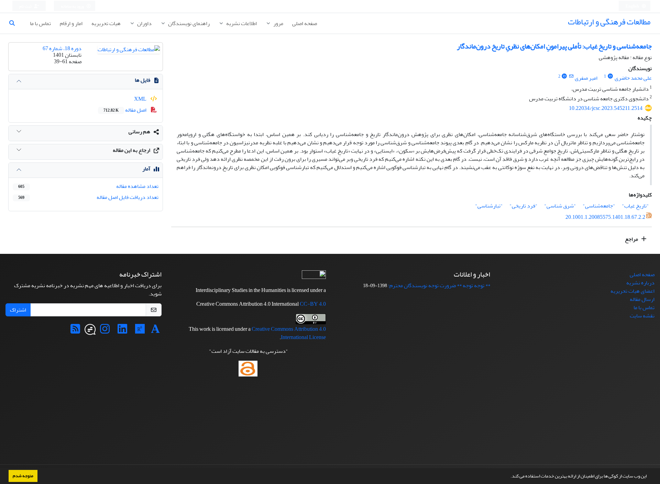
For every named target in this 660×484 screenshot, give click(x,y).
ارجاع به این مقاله (131, 150)
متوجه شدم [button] (23, 476)
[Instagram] (105, 331)
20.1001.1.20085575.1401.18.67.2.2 (605, 217)
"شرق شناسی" (560, 206)
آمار (146, 169)
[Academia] (155, 331)
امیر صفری (586, 78)
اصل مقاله (125, 110)
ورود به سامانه (73, 6)
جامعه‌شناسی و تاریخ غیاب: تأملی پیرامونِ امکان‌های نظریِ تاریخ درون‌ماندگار (554, 46)
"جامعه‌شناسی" (599, 206)
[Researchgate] (140, 331)
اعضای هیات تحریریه (632, 291)
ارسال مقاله (642, 299)
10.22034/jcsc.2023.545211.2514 (605, 108)
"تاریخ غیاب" (635, 206)
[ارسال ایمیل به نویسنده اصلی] (571, 76)
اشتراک (18, 310)
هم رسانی (139, 131)
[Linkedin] (122, 331)
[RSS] (75, 331)
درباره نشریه (640, 283)
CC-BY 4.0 (313, 304)
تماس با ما (40, 23)
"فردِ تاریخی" (523, 206)
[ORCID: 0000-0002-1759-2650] (564, 76)
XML (140, 99)
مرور (277, 23)
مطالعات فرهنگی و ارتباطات (609, 22)
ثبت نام (25, 6)
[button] (509, 477)
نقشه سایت (642, 316)
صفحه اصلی (304, 23)
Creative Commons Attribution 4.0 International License (289, 333)
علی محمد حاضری (633, 78)
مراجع (632, 239)
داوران (144, 23)
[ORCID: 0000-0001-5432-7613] (610, 76)
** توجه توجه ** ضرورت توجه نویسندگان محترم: (439, 285)
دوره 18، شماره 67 (62, 48)
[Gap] (90, 331)
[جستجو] (14, 23)
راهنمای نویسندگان (188, 23)
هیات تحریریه (106, 23)
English (633, 6)
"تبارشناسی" (489, 206)
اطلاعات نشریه (241, 23)
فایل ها (142, 80)
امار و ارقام (71, 23)
